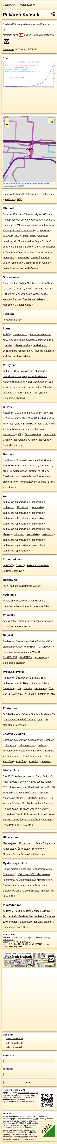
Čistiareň (46, 241)
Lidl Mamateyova (37, 382)
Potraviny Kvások (12, 214)
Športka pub (9, 283)
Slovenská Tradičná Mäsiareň (18, 230)
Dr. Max (20, 565)
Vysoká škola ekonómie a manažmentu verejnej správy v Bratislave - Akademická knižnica (25, 376)
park (5, 371)
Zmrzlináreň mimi (33, 252)
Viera (47, 252)
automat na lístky (37, 471)
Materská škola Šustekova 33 (31, 606)
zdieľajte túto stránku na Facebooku (20, 1094)
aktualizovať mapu (19, 937)
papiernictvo (43, 230)
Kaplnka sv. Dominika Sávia (24, 586)
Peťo (33, 440)
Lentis (49, 219)
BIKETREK (26, 657)
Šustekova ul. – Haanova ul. (17, 885)
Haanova (38, 854)
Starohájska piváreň (33, 299)
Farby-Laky (23, 257)
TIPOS (14, 371)
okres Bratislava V (44, 194)
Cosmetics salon (32, 263)
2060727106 (8, 940)
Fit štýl (6, 334)
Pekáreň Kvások (26, 5)
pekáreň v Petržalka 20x (20, 916)
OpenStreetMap (23, 183)
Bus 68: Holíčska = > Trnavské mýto (34, 814)
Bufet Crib (46, 288)
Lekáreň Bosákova (12, 571)
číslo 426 (7, 471)
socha (30, 621)
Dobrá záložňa (13, 252)
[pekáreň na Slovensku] (7, 41)
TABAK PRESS (11, 236)
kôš (44, 413)
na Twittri (30, 1095)
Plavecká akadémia (43, 351)
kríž (5, 586)
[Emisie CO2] (29, 87)
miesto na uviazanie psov (18, 387)
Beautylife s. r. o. (11, 445)
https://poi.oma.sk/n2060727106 (15, 186)
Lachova (9, 487)
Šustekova (44, 465)
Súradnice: (8, 49)
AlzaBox (7, 413)
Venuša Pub (31, 288)
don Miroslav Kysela (13, 621)
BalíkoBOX (29, 423)
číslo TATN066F (33, 434)
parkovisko (8, 502)
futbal (25, 356)
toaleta (23, 440)
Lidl (36, 246)
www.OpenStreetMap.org (37, 1116)
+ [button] (7, 120)
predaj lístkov (34, 225)
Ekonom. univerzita (15, 756)
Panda (16, 299)
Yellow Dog (33, 241)
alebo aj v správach (14, 1047)
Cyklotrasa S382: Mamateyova (34, 880)
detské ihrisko (20, 334)
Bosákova (8, 460)
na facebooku (23, 1093)
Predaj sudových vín (13, 219)
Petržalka (10, 199)
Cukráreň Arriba (23, 305)
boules (8, 345)
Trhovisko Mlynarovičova (37, 214)
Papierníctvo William (13, 225)
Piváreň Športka (27, 283)
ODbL (35, 1119)
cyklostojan (41, 657)
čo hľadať (8, 1069)
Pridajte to (23, 1137)
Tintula (18, 288)
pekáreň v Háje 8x (12, 911)
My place (25, 294)
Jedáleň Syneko (46, 283)
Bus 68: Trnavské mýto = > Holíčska (21, 819)
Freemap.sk (38, 183)
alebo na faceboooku (14, 1043)
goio (46, 263)
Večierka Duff (48, 246)
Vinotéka (16, 263)
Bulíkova (37, 750)
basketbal (25, 351)
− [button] (7, 124)
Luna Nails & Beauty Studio (17, 246)
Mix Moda (19, 241)
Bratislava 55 (12, 418)
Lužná (36, 843)
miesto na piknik (11, 319)
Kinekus (48, 225)
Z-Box (36, 413)
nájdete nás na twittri (14, 1039)
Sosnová (25, 854)
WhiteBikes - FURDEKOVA (38, 646)
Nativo (8, 288)
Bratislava (27, 194)
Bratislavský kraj (11, 194)
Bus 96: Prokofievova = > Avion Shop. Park (25, 776)
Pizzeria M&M (10, 294)
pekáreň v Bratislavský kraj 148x (26, 922)
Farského (8, 761)
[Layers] (51, 121)
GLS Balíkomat (22, 413)
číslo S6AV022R (30, 418)
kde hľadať (8, 1055)
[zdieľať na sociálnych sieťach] (53, 13)
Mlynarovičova (12, 35)
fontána (40, 621)
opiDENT (8, 565)
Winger (36, 294)
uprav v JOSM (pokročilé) (39, 937)
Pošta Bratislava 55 (40, 641)
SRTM (31, 1134)
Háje (19, 199)
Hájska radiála (10, 869)
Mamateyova (9, 843)
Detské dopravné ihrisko (40, 340)
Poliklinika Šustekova (38, 565)
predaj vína (8, 257)
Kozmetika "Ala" (28, 268)
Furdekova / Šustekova (15, 641)
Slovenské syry (35, 219)
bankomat (31, 429)
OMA (12, 5)
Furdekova (22, 507)
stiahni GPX (8, 944)
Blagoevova (49, 843)
